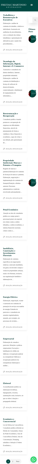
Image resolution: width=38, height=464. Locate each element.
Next (17, 461)
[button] (31, 4)
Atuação (9, 50)
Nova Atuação (17, 50)
